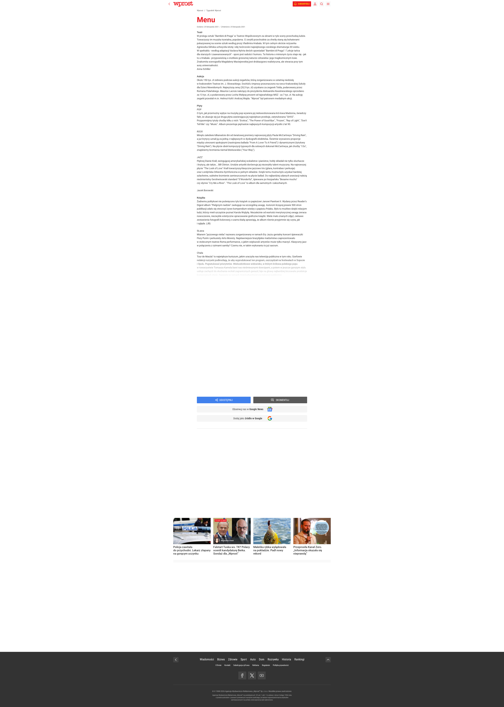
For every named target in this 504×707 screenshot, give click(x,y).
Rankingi (299, 659)
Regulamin (266, 665)
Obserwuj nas (247, 409)
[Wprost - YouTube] (262, 675)
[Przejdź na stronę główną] (169, 4)
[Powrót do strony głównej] (175, 659)
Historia (286, 659)
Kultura (204, 392)
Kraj (203, 385)
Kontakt (227, 665)
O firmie (218, 665)
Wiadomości (207, 381)
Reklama (255, 665)
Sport (244, 659)
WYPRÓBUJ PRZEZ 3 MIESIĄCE (211, 333)
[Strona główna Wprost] (183, 4)
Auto (253, 659)
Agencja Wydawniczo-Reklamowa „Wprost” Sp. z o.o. (246, 691)
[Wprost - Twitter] (252, 675)
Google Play (274, 371)
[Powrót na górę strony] (328, 659)
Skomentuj (282, 400)
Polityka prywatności (281, 665)
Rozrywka (273, 659)
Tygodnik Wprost (209, 377)
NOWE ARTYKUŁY (225, 352)
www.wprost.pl (256, 700)
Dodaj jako (247, 418)
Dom (261, 659)
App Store (261, 371)
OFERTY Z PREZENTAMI (232, 338)
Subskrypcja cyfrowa (241, 665)
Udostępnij (226, 400)
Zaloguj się (225, 346)
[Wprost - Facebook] (242, 675)
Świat (204, 388)
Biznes (221, 659)
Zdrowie (232, 659)
